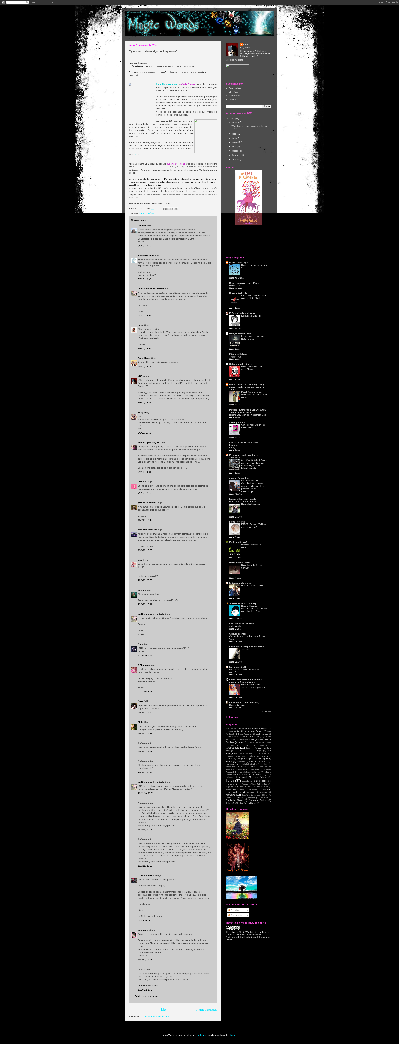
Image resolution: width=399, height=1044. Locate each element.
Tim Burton (251, 803)
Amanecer (230, 731)
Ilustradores (234, 95)
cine (240, 742)
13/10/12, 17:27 (146, 989)
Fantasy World (237, 522)
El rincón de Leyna (239, 262)
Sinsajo (239, 798)
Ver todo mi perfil (234, 59)
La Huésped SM (237, 667)
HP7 (251, 761)
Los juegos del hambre (241, 623)
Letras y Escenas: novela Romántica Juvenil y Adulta (243, 500)
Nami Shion (144, 358)
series (228, 798)
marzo (235, 151)
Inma (140, 325)
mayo (235, 142)
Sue (140, 560)
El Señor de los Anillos (256, 756)
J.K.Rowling (262, 764)
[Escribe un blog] (167, 208)
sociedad (251, 798)
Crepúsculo (232, 747)
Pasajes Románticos (240, 333)
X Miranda (143, 665)
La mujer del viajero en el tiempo (247, 772)
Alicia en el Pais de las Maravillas (252, 729)
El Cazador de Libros (240, 583)
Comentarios (236, 915)
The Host (239, 803)
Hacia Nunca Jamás (239, 562)
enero (235, 159)
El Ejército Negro (262, 753)
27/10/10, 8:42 (145, 655)
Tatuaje (229, 803)
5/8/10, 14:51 (144, 402)
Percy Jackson (233, 792)
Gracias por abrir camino (252, 585)
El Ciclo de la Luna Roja (243, 753)
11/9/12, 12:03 (145, 959)
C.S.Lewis (230, 737)
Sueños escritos (238, 633)
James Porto (231, 767)
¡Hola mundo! (235, 626)
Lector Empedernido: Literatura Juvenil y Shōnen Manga (246, 680)
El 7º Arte (233, 92)
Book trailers (235, 88)
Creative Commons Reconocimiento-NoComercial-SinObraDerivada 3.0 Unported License (248, 937)
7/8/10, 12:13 (144, 493)
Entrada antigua (206, 1009)
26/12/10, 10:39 (146, 793)
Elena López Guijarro (149, 442)
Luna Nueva (264, 784)
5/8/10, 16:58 (144, 432)
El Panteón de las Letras (242, 313)
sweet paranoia (237, 422)
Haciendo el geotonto (250, 504)
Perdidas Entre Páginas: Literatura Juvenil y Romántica (247, 411)
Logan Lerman (247, 781)
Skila (140, 722)
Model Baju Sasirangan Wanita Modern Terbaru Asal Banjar (254, 395)
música (264, 789)
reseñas (150, 213)
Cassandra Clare (246, 739)
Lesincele (143, 930)
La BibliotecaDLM (147, 875)
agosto (235, 122)
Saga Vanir (246, 795)
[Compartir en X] (170, 208)
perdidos (250, 792)
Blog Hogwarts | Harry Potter (244, 283)
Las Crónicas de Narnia (249, 774)
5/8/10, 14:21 (144, 366)
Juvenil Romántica (239, 478)
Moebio (254, 789)
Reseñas (233, 99)
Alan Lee (229, 729)
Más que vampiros (147, 529)
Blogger (232, 1035)
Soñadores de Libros (240, 364)
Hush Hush (263, 762)
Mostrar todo (266, 711)
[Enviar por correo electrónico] (164, 208)
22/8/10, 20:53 (145, 580)
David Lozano (247, 751)
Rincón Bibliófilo (238, 293)
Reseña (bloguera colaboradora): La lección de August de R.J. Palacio (254, 609)
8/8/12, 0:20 (144, 920)
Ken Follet (255, 769)
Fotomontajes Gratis (148, 985)
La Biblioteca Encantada (151, 288)
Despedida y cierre (237, 705)
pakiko (141, 969)
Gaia (238, 759)
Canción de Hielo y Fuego (249, 737)
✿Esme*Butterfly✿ (147, 502)
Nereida (142, 225)
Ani (140, 644)
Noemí (141, 701)
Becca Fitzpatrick (245, 734)
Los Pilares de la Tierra (247, 784)
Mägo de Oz (231, 787)
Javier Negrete (248, 767)
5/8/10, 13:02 (144, 279)
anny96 (142, 412)
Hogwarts (241, 762)
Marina (228, 789)
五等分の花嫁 (235, 356)
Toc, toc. (245, 649)
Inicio (162, 1009)
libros (141, 213)
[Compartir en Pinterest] (176, 208)
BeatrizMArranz (146, 255)
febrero (236, 155)
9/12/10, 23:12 (145, 772)
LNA (140, 376)
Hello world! (234, 285)
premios (263, 792)
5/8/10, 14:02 (144, 315)
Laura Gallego (260, 777)
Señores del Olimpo (261, 795)
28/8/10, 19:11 (145, 604)
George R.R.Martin (252, 759)
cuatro (236, 751)
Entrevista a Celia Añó (251, 316)
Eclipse (259, 750)
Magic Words (245, 932)
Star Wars (264, 798)
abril (234, 146)
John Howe (242, 769)
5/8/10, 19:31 (144, 472)
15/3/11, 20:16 (145, 866)
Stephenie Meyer (234, 800)
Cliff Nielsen (247, 745)
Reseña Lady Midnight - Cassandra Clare (247, 415)
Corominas (263, 745)
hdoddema (201, 1035)
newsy (232, 448)
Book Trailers (262, 734)
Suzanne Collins (257, 800)
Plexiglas (143, 481)
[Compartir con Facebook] (173, 208)
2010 (232, 118)
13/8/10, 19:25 (145, 550)
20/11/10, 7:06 (145, 691)
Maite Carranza (246, 787)
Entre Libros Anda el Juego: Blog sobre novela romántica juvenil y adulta (247, 387)
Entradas (234, 910)
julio (234, 134)
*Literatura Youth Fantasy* (243, 603)
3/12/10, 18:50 (145, 712)
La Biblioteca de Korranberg (244, 702)
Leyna (141, 590)
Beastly (232, 734)
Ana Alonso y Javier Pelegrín (250, 731)
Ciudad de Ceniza (256, 742)
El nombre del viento (234, 756)
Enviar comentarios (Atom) (156, 1016)
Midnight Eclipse (238, 354)
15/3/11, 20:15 (145, 829)
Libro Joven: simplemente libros (246, 646)
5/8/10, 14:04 (144, 348)
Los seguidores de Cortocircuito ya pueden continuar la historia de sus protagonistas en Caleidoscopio (253, 486)
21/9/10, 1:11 (144, 634)
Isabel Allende (247, 764)
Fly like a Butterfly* (239, 542)
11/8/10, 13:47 (145, 520)
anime (269, 731)
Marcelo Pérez (262, 787)
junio (234, 138)
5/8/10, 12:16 (144, 246)
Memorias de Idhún (241, 789)
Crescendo (250, 748)
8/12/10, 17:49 (145, 751)
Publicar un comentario (146, 996)
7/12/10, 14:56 (145, 733)
